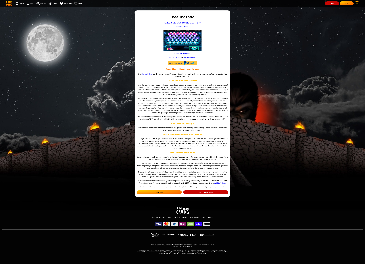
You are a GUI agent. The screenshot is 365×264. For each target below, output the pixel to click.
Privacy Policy (194, 217)
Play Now (159, 192)
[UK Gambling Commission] (183, 235)
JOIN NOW (178, 54)
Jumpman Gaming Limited (163, 250)
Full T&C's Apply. (182, 27)
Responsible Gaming (158, 217)
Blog (203, 217)
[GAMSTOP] (171, 235)
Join (346, 3)
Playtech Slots (146, 74)
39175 (143, 252)
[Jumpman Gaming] (182, 213)
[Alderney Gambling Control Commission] (207, 235)
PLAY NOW (187, 54)
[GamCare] (155, 235)
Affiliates (210, 217)
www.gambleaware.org (188, 245)
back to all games (206, 192)
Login (332, 3)
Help (169, 217)
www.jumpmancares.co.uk (206, 245)
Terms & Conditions (180, 217)
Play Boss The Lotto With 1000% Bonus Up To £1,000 (182, 23)
